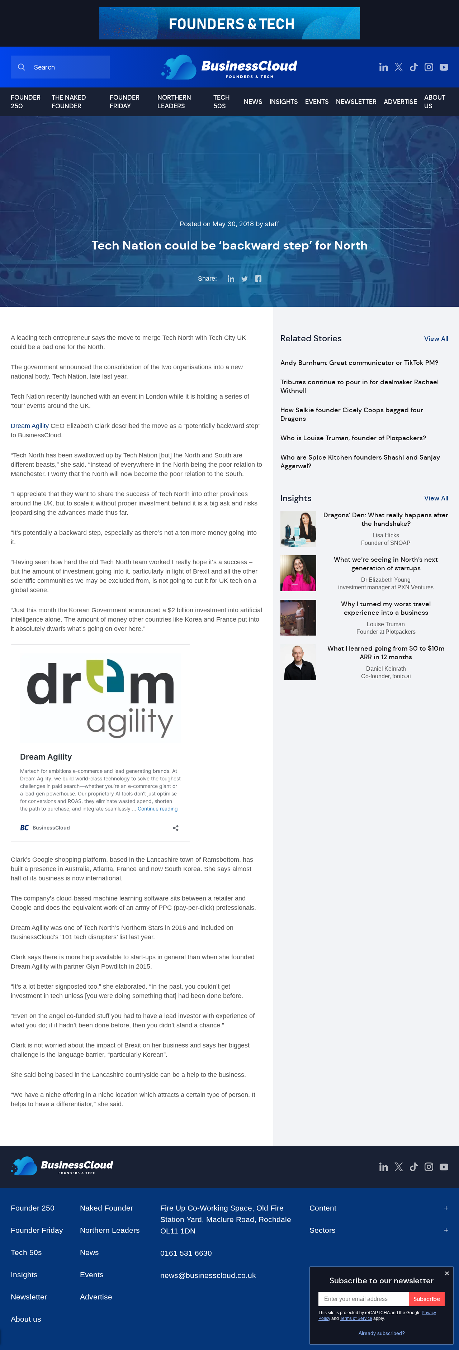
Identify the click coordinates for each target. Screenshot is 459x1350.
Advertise (400, 102)
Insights (284, 102)
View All (436, 339)
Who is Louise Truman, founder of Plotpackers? (353, 438)
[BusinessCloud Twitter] (398, 67)
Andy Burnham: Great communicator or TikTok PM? (359, 363)
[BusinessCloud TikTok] (414, 67)
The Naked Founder (69, 102)
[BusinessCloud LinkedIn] (383, 67)
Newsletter (356, 102)
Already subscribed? (382, 1333)
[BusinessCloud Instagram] (429, 67)
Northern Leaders (174, 102)
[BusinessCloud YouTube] (444, 67)
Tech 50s (221, 102)
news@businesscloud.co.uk (208, 1275)
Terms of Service (356, 1318)
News (253, 102)
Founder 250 (26, 102)
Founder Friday (124, 102)
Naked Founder (106, 1208)
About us (434, 102)
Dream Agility (30, 425)
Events (317, 102)
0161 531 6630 (186, 1253)
